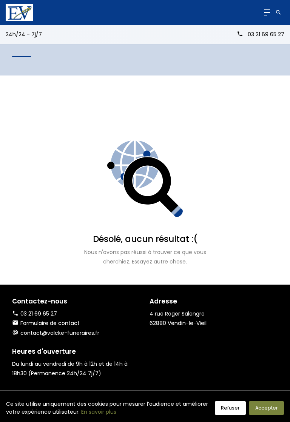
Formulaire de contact (50, 323)
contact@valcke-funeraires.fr (59, 333)
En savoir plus (98, 412)
